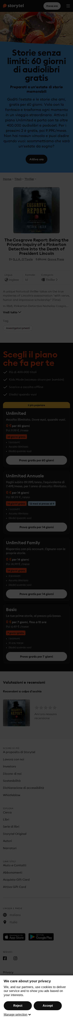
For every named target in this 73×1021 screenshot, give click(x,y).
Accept (48, 1005)
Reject (17, 1005)
